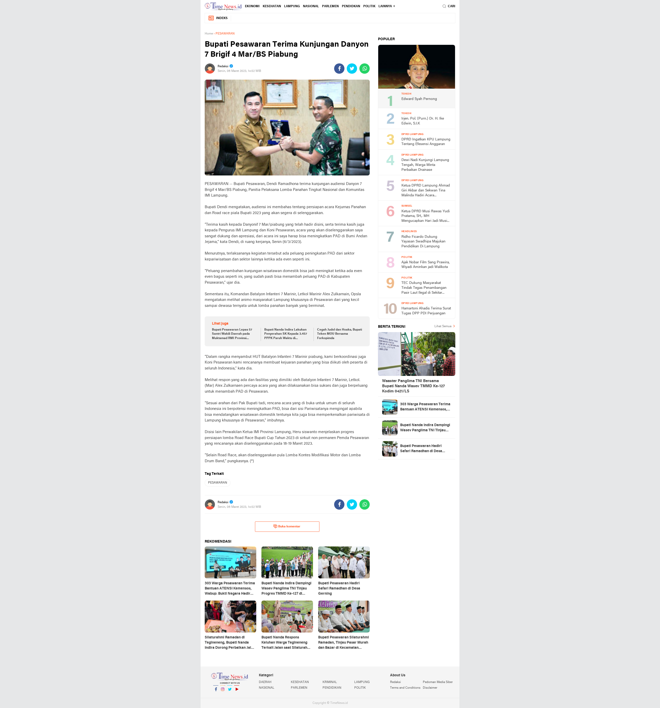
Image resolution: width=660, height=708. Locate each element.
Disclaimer (430, 687)
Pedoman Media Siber (438, 682)
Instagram (222, 695)
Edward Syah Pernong (419, 99)
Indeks (222, 18)
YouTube (236, 695)
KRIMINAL (330, 682)
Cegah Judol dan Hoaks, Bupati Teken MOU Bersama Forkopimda (339, 334)
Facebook (215, 695)
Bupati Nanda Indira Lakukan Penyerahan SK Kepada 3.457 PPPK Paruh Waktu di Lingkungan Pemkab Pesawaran (285, 334)
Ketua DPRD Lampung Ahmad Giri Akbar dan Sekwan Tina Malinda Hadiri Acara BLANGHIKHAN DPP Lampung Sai (425, 191)
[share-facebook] (339, 68)
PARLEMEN (330, 6)
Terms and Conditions (405, 687)
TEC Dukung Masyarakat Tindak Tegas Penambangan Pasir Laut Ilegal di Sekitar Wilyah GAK (424, 288)
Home (209, 33)
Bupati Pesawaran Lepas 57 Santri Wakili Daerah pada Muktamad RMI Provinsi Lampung (232, 334)
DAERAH (265, 682)
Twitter (229, 695)
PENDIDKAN (351, 6)
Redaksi (395, 682)
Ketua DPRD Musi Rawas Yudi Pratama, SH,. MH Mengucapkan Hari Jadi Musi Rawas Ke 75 (425, 216)
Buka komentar (289, 526)
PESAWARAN (217, 482)
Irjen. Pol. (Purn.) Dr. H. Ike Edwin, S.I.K (422, 121)
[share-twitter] (352, 68)
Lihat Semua (442, 326)
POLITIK (369, 6)
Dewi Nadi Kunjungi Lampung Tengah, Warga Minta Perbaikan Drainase (425, 165)
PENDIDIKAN (332, 687)
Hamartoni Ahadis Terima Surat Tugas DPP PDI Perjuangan (426, 311)
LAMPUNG (292, 6)
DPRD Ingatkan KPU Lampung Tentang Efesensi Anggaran (425, 142)
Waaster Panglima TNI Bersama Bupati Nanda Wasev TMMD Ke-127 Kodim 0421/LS (413, 386)
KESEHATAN (272, 6)
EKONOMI (252, 6)
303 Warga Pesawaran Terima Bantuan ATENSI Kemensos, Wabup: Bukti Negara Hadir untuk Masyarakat (425, 407)
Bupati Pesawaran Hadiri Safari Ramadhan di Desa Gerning (421, 449)
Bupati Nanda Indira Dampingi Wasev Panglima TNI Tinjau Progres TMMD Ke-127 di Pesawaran (425, 428)
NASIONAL (311, 6)
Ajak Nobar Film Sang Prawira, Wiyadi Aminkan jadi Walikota (425, 264)
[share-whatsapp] (364, 68)
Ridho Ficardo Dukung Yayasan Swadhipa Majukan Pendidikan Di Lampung (423, 241)
